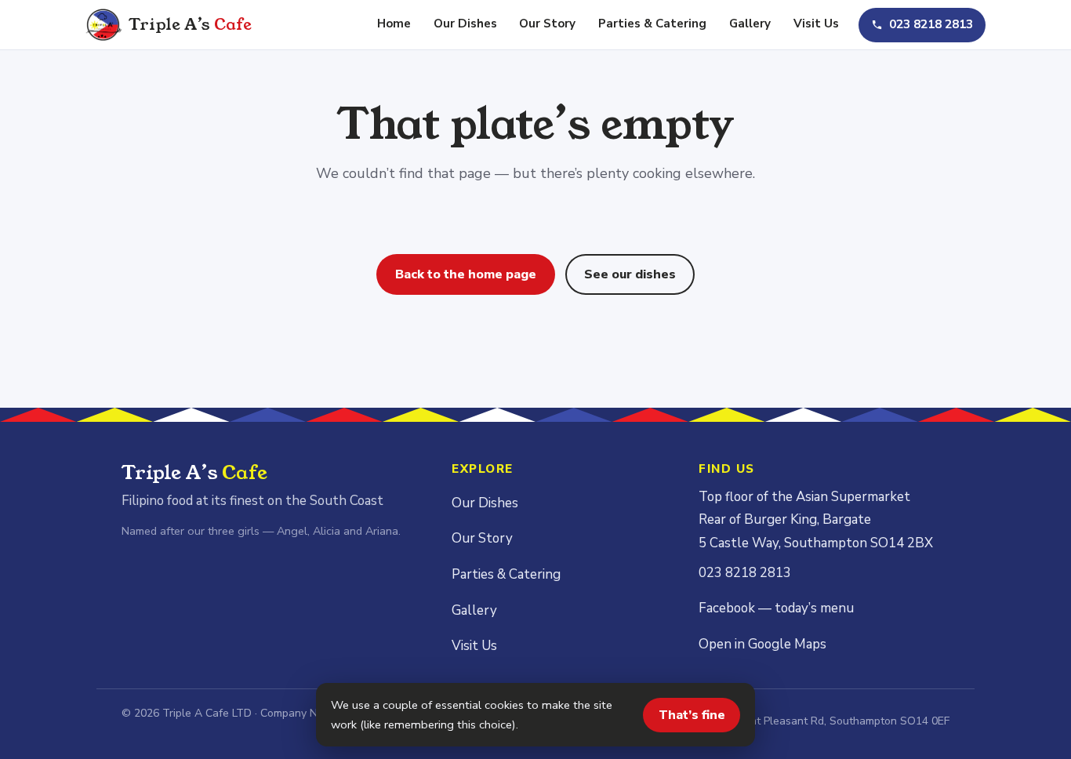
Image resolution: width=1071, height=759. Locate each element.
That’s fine (692, 715)
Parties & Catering (652, 23)
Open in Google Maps (762, 644)
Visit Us (816, 23)
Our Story (547, 23)
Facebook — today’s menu (776, 608)
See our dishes (630, 274)
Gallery (750, 23)
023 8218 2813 (931, 24)
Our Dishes (465, 23)
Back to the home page (465, 274)
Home (394, 23)
